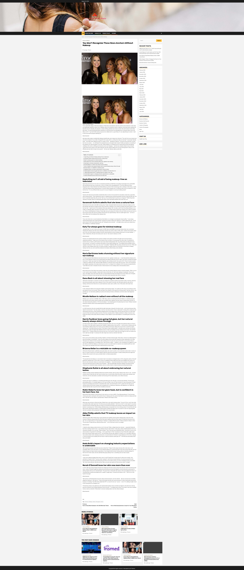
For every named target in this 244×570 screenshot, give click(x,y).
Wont (102, 501)
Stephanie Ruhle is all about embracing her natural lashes (96, 169)
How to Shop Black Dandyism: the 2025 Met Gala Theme (96, 504)
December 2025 (142, 74)
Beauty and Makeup (86, 40)
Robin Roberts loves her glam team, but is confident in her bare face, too (100, 170)
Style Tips (141, 131)
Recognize (98, 501)
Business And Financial (144, 121)
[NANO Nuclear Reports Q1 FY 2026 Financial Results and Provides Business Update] (91, 547)
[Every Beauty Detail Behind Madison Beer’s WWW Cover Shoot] (90, 519)
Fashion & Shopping (143, 125)
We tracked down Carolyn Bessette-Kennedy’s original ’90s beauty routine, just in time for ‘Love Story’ (109, 530)
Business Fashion (143, 123)
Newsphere (126, 568)
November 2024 (142, 101)
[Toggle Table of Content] (118, 155)
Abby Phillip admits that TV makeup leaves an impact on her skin (98, 172)
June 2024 (141, 111)
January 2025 (142, 97)
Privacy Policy (106, 33)
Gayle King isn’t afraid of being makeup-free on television (96, 156)
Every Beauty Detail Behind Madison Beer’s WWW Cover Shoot (90, 530)
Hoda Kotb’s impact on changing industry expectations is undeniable (99, 174)
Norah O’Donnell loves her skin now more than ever (96, 175)
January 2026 (142, 72)
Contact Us (98, 33)
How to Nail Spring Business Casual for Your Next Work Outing (124, 505)
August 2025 (142, 82)
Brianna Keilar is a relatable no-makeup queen (94, 167)
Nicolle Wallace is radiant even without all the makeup (95, 164)
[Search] (161, 33)
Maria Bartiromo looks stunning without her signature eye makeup (98, 161)
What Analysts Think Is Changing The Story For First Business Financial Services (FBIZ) (152, 558)
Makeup (90, 501)
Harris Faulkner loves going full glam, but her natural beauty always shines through (102, 166)
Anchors (86, 501)
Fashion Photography (143, 127)
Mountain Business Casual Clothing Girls (147, 62)
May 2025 (141, 88)
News (94, 501)
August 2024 (142, 107)
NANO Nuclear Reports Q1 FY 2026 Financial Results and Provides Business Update (90, 558)
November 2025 (142, 76)
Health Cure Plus (143, 139)
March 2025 (141, 92)
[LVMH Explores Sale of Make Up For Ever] (129, 519)
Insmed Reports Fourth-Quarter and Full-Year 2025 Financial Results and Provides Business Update (111, 558)
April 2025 (141, 90)
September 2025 (142, 80)
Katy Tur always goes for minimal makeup (93, 160)
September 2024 (142, 105)
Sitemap (114, 33)
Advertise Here (89, 33)
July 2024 (141, 109)
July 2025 (141, 84)
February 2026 (142, 70)
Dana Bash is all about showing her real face (93, 163)
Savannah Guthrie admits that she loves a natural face (95, 158)
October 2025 (142, 78)
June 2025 (141, 86)
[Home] (83, 33)
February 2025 (142, 95)
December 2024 (142, 99)
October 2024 (142, 103)
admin (91, 533)
